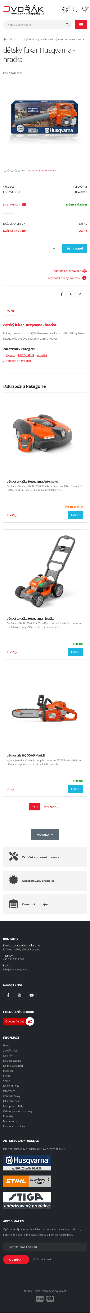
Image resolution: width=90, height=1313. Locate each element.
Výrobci (13, 39)
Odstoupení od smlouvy (17, 1111)
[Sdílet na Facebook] (62, 294)
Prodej (7, 1075)
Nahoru (43, 835)
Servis (6, 1080)
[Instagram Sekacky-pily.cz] (19, 995)
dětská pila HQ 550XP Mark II (26, 755)
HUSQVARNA (28, 39)
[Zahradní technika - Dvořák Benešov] (23, 10)
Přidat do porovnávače (66, 271)
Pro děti (26, 361)
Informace (9, 1091)
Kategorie (12, 361)
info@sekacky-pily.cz (15, 969)
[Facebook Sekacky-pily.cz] (8, 995)
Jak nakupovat (11, 1101)
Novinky (8, 1055)
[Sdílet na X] (71, 294)
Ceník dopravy (11, 1096)
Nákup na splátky (13, 1106)
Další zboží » (50, 807)
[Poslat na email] (79, 294)
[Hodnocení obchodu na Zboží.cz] (18, 1021)
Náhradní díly (11, 1085)
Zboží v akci (10, 1050)
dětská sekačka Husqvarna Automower (33, 481)
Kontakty (8, 1116)
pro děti (42, 39)
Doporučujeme (12, 1060)
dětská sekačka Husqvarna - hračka (30, 618)
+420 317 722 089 (13, 959)
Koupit (78, 248)
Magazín (8, 1070)
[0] (65, 9)
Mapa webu (10, 1121)
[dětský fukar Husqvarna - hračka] (45, 122)
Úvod (6, 1045)
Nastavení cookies (14, 1126)
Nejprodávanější (13, 1065)
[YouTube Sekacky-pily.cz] (32, 995)
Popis (10, 310)
